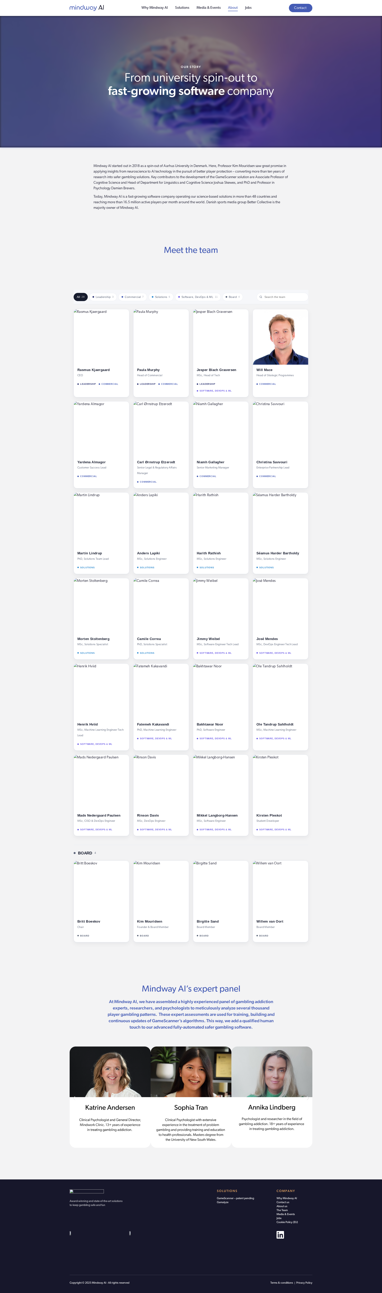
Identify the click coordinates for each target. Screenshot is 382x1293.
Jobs (248, 8)
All (81, 296)
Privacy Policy (304, 1282)
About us (282, 1206)
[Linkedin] (280, 1234)
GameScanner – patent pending (235, 1198)
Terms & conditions (281, 1282)
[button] (74, 1098)
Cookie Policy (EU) (287, 1222)
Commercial (134, 296)
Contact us (283, 1202)
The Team (282, 1210)
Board (234, 296)
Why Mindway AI (154, 8)
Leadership (105, 296)
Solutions (182, 8)
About (233, 8)
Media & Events (209, 8)
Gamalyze (222, 1202)
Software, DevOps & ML (199, 296)
